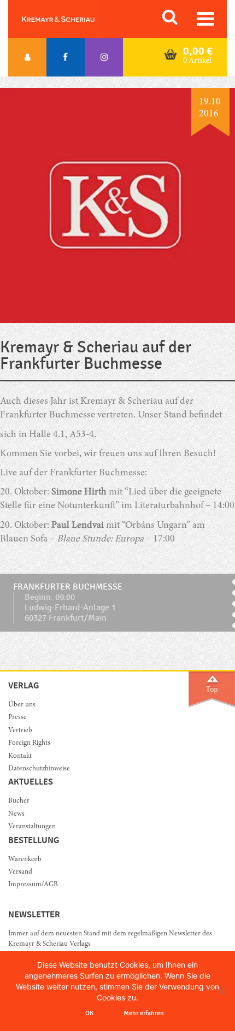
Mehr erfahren (144, 1013)
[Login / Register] (27, 57)
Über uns (22, 705)
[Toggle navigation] (205, 19)
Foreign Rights (29, 743)
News (16, 814)
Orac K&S (71, 19)
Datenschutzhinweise (39, 769)
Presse (17, 717)
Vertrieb (20, 730)
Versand (20, 872)
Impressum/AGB (33, 884)
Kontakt (20, 756)
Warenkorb (25, 859)
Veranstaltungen (32, 826)
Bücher (19, 801)
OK (89, 1013)
